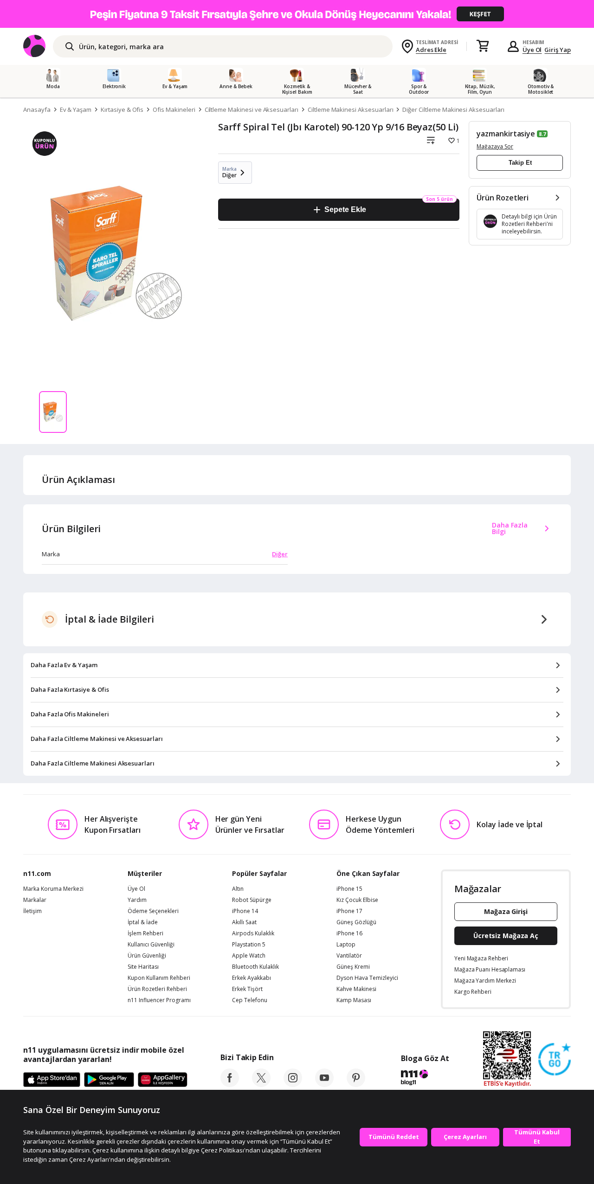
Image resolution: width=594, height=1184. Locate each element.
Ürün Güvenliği (147, 955)
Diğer (280, 554)
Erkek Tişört (247, 989)
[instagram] (293, 1084)
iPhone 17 (349, 911)
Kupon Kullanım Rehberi (159, 978)
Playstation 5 (248, 944)
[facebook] (229, 1084)
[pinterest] (356, 1084)
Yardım (137, 900)
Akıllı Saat (244, 922)
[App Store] (51, 1080)
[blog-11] (425, 1078)
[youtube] (324, 1084)
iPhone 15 (349, 889)
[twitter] (261, 1084)
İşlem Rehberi (145, 933)
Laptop (345, 944)
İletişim (32, 911)
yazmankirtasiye (506, 133)
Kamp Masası (353, 1000)
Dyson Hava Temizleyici (367, 978)
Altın (238, 889)
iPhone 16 (349, 933)
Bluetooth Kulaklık (255, 967)
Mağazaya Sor (495, 146)
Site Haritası (143, 967)
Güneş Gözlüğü (356, 922)
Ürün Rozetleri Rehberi (157, 989)
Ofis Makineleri (174, 109)
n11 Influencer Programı (159, 1000)
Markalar (34, 900)
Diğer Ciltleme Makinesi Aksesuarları (453, 109)
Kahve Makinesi (356, 989)
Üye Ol (532, 49)
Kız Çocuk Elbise (357, 900)
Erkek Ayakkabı (251, 978)
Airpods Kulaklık (253, 933)
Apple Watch (248, 955)
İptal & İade (143, 922)
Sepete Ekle (345, 209)
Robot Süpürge (251, 900)
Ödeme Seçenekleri (153, 911)
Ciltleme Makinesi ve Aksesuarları (251, 109)
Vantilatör (349, 955)
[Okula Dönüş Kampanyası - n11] (297, 14)
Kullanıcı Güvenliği (151, 944)
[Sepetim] (482, 46)
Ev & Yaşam (76, 109)
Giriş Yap (557, 49)
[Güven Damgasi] (554, 1059)
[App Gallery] (162, 1080)
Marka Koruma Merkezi (53, 889)
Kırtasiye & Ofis (122, 109)
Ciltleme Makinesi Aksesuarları (351, 109)
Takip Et (520, 162)
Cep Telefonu (249, 1000)
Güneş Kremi (353, 967)
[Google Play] (109, 1080)
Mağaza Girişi (506, 911)
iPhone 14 (245, 911)
